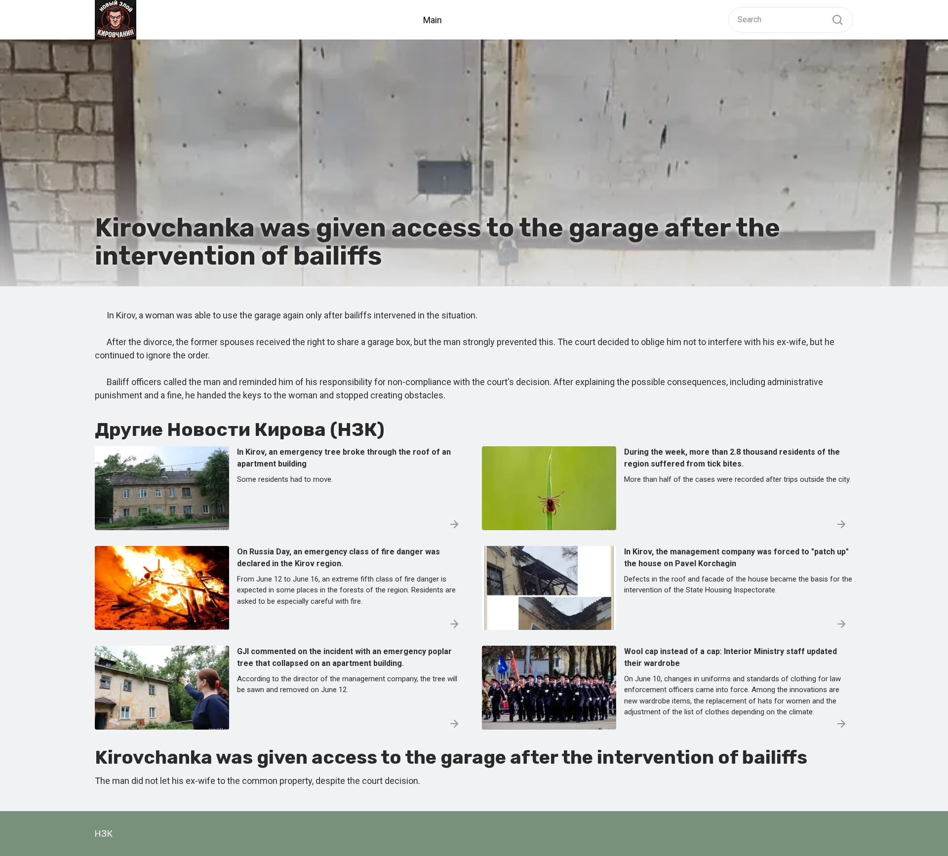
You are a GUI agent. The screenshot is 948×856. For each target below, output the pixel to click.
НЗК (104, 833)
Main (432, 20)
